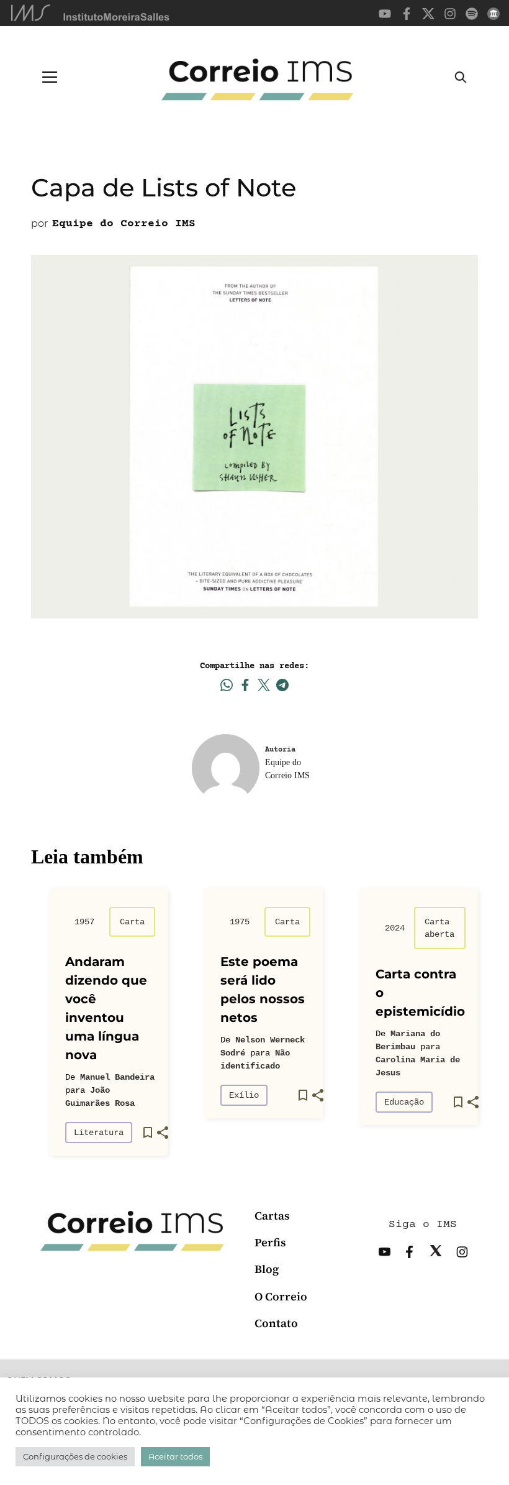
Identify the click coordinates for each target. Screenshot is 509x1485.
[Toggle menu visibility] (49, 77)
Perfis (270, 1242)
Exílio (244, 1095)
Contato (276, 1323)
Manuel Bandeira (117, 1077)
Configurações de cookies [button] (75, 1456)
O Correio (280, 1296)
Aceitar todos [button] (175, 1456)
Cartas (272, 1215)
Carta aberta (439, 928)
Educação (404, 1102)
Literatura (99, 1133)
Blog (266, 1269)
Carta (132, 922)
